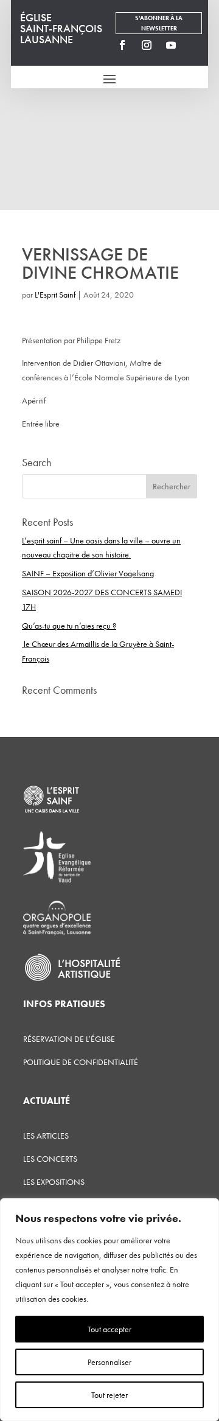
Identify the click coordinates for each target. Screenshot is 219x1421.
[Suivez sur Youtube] (171, 45)
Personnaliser (109, 1361)
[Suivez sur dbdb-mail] (195, 45)
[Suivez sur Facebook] (122, 45)
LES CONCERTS (50, 1158)
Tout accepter (109, 1329)
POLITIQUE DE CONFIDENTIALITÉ (80, 1061)
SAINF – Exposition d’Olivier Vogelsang (88, 573)
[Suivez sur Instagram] (146, 45)
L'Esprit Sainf (55, 294)
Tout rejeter (109, 1394)
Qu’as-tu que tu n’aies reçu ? (69, 625)
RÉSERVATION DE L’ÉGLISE (69, 1038)
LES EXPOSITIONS (54, 1181)
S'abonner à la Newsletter (158, 23)
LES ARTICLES (46, 1135)
